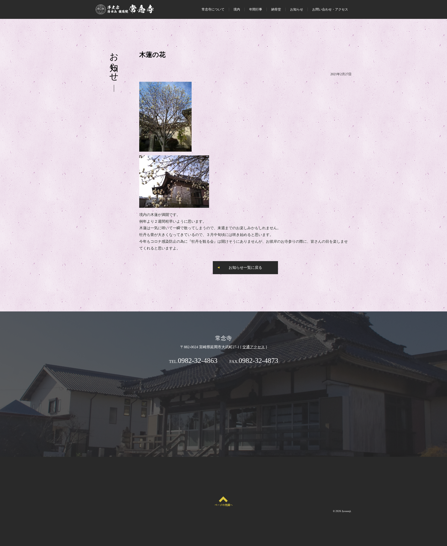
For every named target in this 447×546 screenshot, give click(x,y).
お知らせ (296, 9)
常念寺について (213, 9)
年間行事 (255, 9)
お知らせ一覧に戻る (245, 268)
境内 (237, 9)
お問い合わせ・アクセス (330, 9)
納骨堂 (276, 9)
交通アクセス (253, 347)
